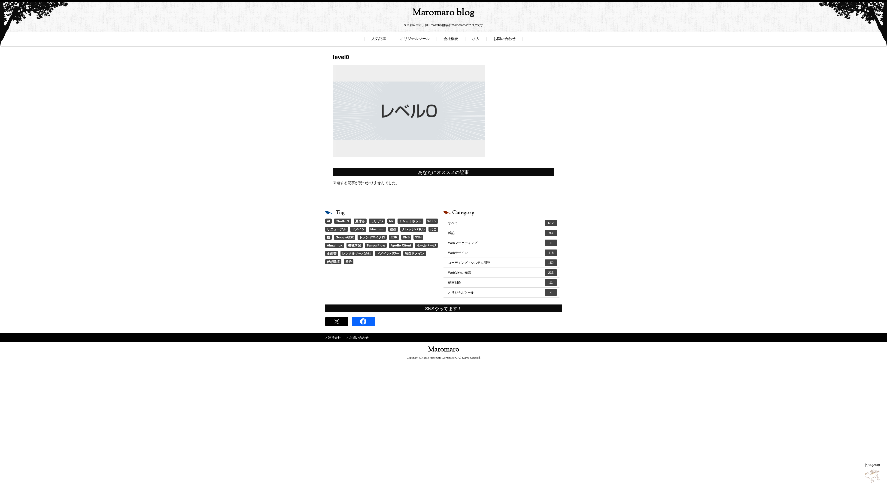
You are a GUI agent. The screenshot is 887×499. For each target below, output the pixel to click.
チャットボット (410, 221)
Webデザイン (501, 253)
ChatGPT (343, 221)
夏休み (360, 221)
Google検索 (345, 237)
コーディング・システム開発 (501, 263)
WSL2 (431, 221)
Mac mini (377, 229)
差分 (348, 262)
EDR (394, 237)
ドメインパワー (388, 253)
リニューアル (336, 229)
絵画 (393, 229)
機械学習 (354, 245)
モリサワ (377, 221)
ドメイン (358, 229)
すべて (501, 223)
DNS (406, 237)
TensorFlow (376, 245)
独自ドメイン (414, 253)
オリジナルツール (415, 39)
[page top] (872, 473)
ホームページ (426, 245)
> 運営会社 (333, 337)
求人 (476, 39)
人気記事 (378, 39)
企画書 (332, 253)
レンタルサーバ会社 (356, 253)
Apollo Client (401, 245)
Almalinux (335, 245)
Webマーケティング (500, 243)
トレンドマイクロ (372, 237)
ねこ (433, 229)
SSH (418, 237)
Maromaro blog (443, 12)
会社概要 (451, 39)
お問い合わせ (504, 39)
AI (328, 221)
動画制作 (500, 282)
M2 (391, 221)
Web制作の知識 (501, 272)
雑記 (500, 233)
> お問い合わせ (357, 337)
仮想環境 (333, 262)
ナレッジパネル (413, 229)
